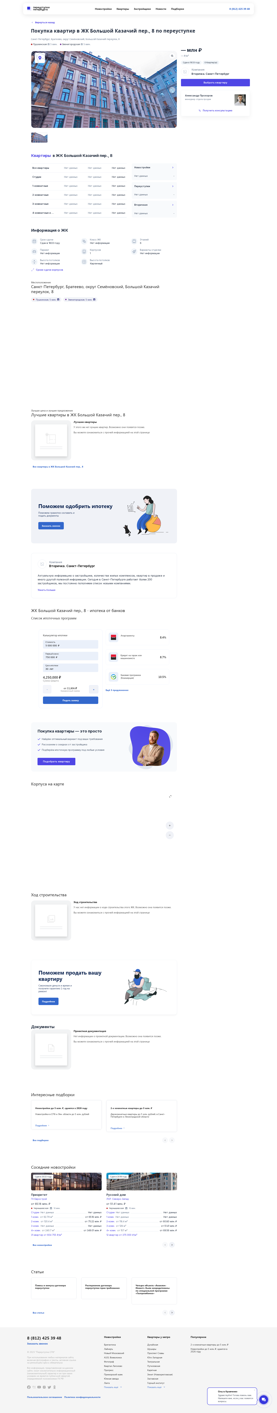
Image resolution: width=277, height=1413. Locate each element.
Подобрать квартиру (56, 761)
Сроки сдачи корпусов (49, 269)
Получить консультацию (217, 110)
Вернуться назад (45, 22)
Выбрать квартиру (215, 82)
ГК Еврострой (39, 1199)
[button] (58, 466)
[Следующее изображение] (172, 90)
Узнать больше (46, 590)
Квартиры (41, 155)
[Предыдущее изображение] (36, 90)
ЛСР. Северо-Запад (117, 1199)
